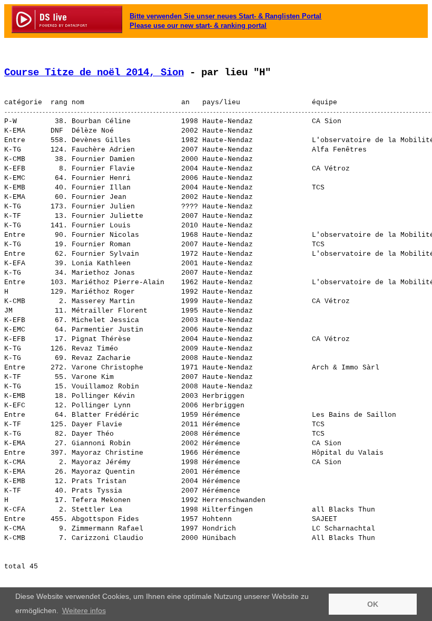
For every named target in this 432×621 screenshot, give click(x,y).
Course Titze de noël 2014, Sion (94, 72)
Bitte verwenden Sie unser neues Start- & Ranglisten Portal (225, 16)
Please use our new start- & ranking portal (198, 25)
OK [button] (372, 604)
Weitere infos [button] (84, 610)
